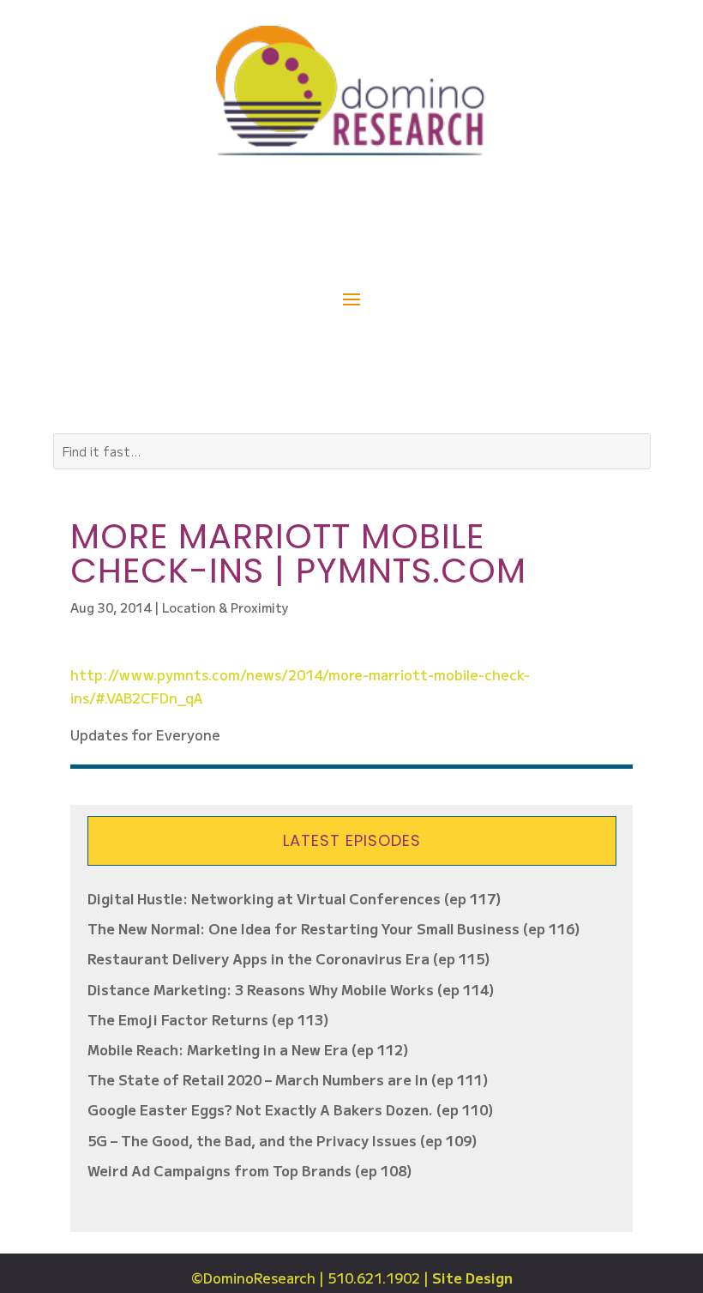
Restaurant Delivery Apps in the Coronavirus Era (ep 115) (288, 958)
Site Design (472, 1277)
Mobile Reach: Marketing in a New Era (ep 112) (248, 1049)
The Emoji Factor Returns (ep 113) (208, 1019)
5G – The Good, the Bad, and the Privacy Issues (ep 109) (282, 1140)
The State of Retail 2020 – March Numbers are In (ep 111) (288, 1079)
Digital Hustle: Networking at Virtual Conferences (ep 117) (294, 898)
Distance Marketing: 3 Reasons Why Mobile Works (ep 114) (291, 989)
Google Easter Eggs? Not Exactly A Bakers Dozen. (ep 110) (290, 1109)
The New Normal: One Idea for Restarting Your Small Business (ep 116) (333, 928)
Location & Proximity (225, 607)
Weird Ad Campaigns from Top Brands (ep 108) (249, 1170)
